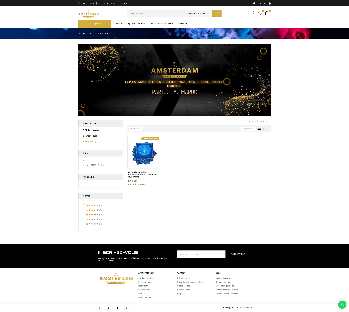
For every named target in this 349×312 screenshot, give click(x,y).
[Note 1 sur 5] (92, 224)
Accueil (81, 33)
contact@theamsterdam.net (115, 3)
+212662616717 (88, 3)
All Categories (92, 130)
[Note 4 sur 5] (92, 210)
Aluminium (89, 142)
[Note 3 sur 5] (92, 215)
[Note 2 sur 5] (92, 219)
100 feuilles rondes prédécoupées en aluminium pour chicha (141, 174)
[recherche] (217, 13)
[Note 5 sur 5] (92, 205)
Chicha (91, 33)
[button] (267, 13)
